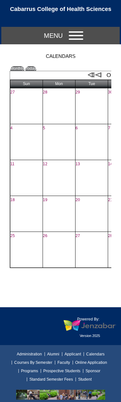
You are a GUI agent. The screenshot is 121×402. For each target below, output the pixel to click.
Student (85, 379)
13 (78, 164)
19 (45, 200)
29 (78, 92)
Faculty (63, 362)
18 (12, 200)
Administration (29, 354)
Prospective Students (61, 371)
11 (12, 164)
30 (110, 92)
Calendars (95, 354)
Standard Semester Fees (51, 379)
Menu (53, 35)
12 (45, 164)
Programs (29, 371)
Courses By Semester (33, 362)
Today (30, 68)
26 (45, 236)
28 (45, 92)
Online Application (91, 362)
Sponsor (93, 371)
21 (110, 200)
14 (110, 164)
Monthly (17, 68)
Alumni (53, 354)
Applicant (73, 354)
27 (12, 92)
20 (78, 200)
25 (12, 236)
